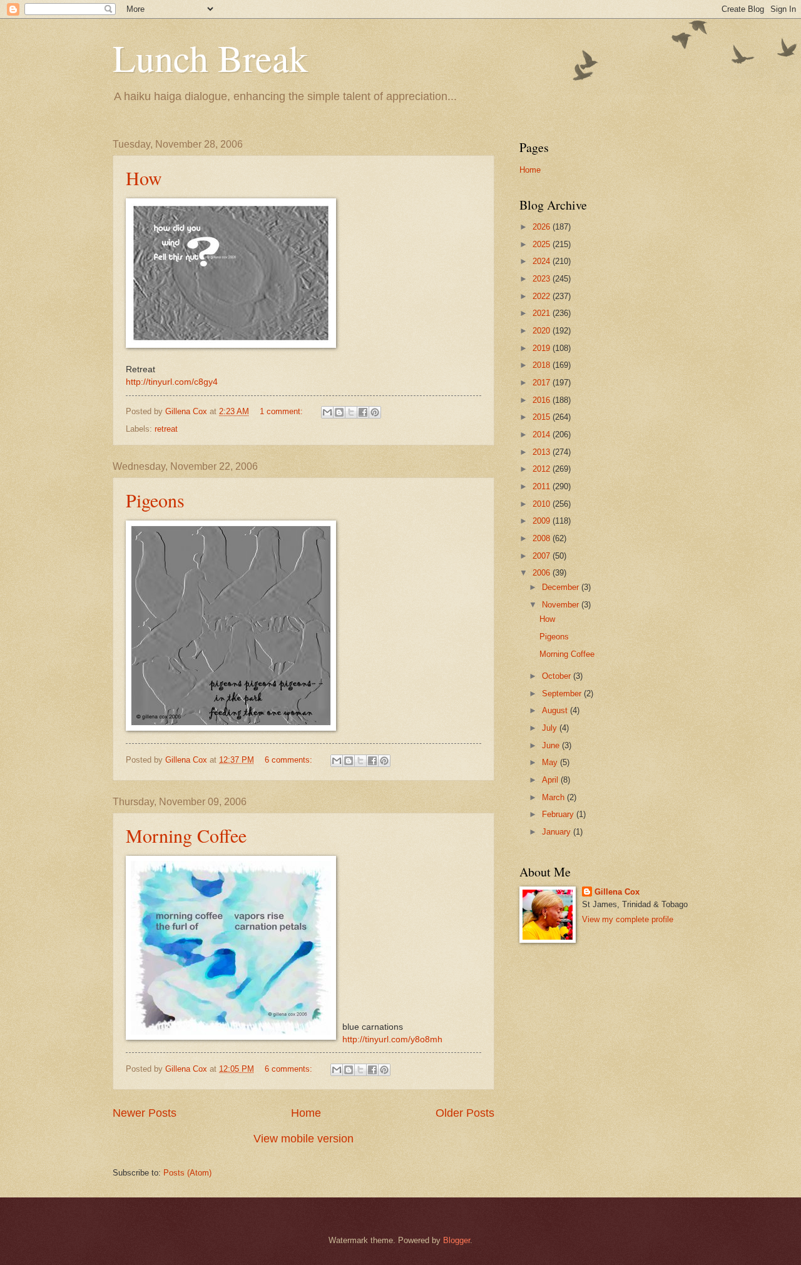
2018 (543, 365)
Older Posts (465, 1113)
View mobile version (303, 1138)
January (557, 831)
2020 (543, 330)
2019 (543, 348)
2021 (543, 313)
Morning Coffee (186, 835)
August (556, 710)
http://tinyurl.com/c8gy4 (172, 382)
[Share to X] (351, 412)
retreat (166, 429)
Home (306, 1113)
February (559, 814)
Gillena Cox (617, 892)
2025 (543, 244)
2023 (543, 278)
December (561, 587)
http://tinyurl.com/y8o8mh (392, 1039)
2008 (543, 538)
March (554, 797)
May (551, 762)
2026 (543, 226)
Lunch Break (210, 58)
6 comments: (290, 760)
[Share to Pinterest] (375, 412)
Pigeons (155, 499)
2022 (543, 296)
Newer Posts (144, 1113)
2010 (543, 504)
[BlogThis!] (339, 412)
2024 (543, 261)
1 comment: (282, 411)
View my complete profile (627, 919)
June (552, 745)
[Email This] (327, 412)
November (561, 604)
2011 (543, 486)
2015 (543, 417)
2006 (543, 572)
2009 (543, 521)
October (557, 676)
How (144, 177)
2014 (543, 434)
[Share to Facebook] (363, 412)
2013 (543, 452)
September (563, 693)
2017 (543, 382)
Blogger (456, 1240)
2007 (543, 556)
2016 (543, 400)
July (550, 728)
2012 (543, 469)
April (551, 780)
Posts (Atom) (187, 1172)
